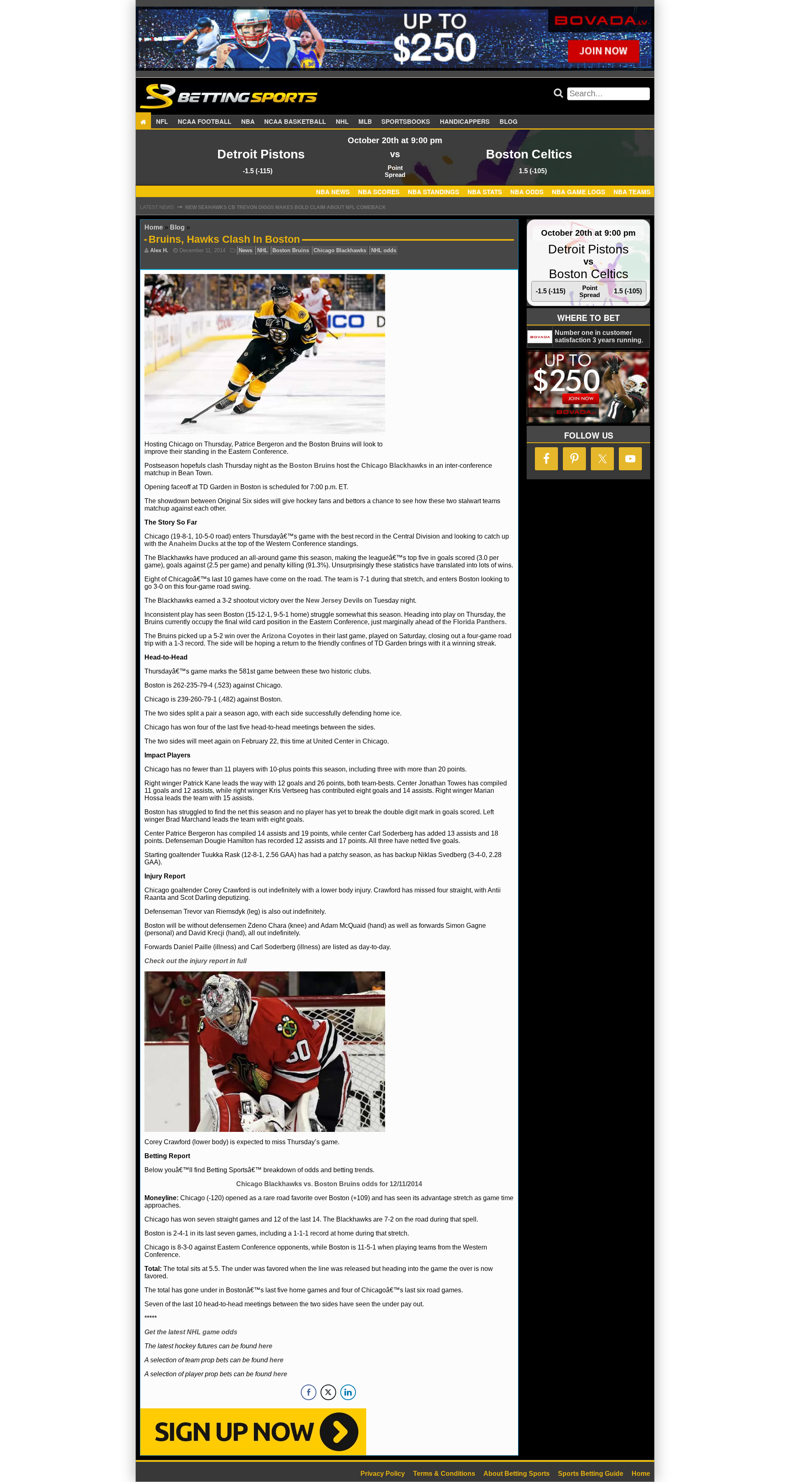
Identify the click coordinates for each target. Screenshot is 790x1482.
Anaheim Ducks (193, 543)
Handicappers (465, 121)
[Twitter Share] (328, 1392)
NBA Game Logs (578, 191)
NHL (342, 121)
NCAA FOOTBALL (204, 121)
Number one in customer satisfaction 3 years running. (599, 336)
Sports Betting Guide (590, 1473)
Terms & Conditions (444, 1473)
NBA (248, 121)
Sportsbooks (405, 121)
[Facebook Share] (308, 1392)
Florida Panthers (479, 621)
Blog (509, 121)
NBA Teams (632, 191)
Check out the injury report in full (195, 960)
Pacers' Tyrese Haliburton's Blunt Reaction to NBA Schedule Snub (280, 207)
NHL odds (383, 250)
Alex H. (159, 250)
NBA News (333, 191)
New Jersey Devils (334, 600)
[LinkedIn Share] (348, 1392)
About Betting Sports (516, 1473)
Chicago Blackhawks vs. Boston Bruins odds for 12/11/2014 (329, 1183)
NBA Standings (433, 191)
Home (153, 227)
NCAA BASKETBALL (295, 121)
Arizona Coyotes (288, 635)
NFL (162, 121)
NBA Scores (379, 191)
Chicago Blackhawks (340, 250)
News (245, 250)
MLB (365, 121)
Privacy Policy (382, 1473)
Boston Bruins (290, 250)
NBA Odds (527, 191)
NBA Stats (484, 191)
